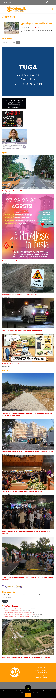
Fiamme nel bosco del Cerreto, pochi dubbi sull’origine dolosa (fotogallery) (36, 24)
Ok (28, 695)
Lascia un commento (24, 660)
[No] (54, 693)
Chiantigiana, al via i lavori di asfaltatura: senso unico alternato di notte (22, 191)
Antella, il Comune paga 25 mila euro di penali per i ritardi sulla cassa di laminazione (26, 657)
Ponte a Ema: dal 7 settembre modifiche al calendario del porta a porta (22, 330)
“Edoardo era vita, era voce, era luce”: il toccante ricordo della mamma (22, 491)
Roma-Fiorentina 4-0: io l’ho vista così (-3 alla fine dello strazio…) (17, 616)
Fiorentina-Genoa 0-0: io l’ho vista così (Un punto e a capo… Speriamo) (19, 614)
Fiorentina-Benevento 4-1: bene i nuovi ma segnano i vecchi (16, 608)
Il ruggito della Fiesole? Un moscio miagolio (13, 610)
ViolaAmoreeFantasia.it (11, 606)
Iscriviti (5, 601)
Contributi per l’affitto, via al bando (12, 364)
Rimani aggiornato (7, 2)
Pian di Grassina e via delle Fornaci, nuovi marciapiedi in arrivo (20, 294)
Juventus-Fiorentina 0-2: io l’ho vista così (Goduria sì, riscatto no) (17, 612)
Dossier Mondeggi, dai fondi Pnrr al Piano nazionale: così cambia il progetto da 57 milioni (27, 451)
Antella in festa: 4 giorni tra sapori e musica (14, 261)
